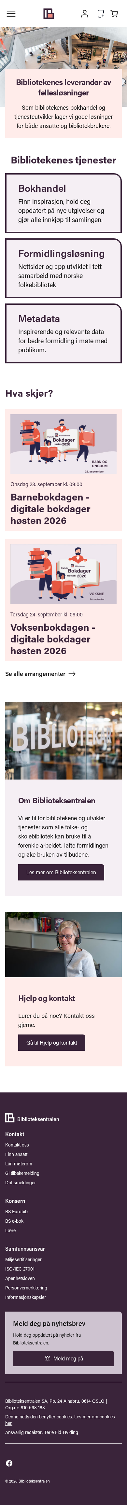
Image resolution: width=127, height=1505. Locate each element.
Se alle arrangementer (35, 674)
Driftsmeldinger (20, 1182)
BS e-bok (14, 1221)
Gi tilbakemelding (22, 1173)
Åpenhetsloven (20, 1278)
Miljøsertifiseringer (23, 1259)
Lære (10, 1230)
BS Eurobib (16, 1211)
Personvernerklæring (26, 1288)
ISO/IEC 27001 (20, 1269)
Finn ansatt (16, 1154)
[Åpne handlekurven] (114, 14)
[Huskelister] (101, 13)
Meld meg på (68, 1358)
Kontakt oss (17, 1145)
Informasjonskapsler (25, 1297)
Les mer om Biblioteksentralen (61, 872)
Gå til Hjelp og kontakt (51, 1042)
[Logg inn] (84, 13)
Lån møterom (18, 1163)
